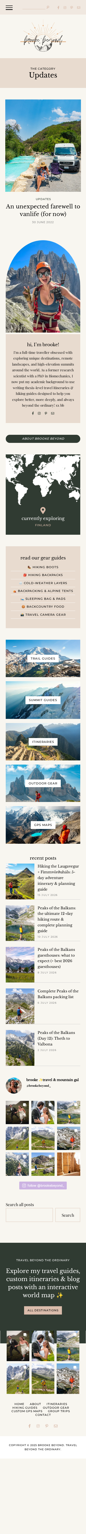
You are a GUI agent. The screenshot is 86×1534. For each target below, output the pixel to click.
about (35, 1404)
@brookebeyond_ (38, 1085)
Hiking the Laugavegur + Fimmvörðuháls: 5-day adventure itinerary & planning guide (58, 877)
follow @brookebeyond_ (46, 1185)
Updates (43, 199)
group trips (59, 1411)
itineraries (57, 1404)
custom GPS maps (26, 1411)
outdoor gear (56, 1407)
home (19, 1404)
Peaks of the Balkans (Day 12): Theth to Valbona (56, 1038)
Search (68, 1215)
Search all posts (20, 1204)
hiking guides (24, 1407)
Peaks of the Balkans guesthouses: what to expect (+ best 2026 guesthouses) (56, 958)
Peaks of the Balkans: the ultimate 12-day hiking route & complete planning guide (57, 919)
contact (43, 1415)
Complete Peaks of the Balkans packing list (58, 994)
